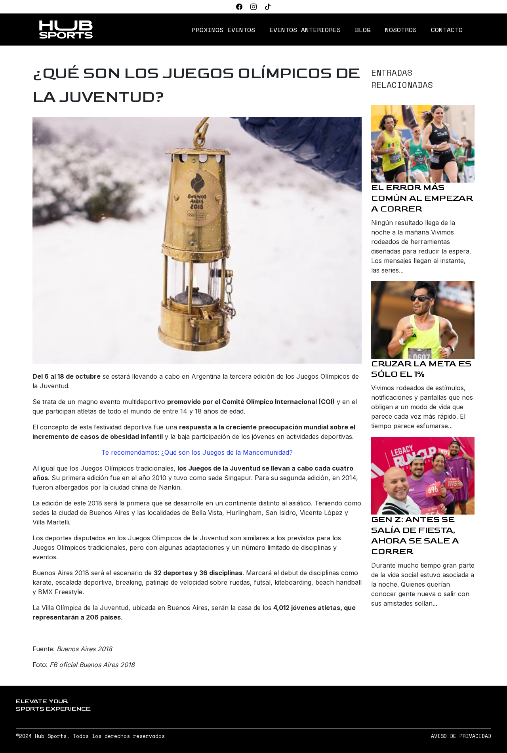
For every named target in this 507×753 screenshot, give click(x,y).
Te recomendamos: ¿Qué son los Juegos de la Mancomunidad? (197, 452)
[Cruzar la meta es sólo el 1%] (423, 320)
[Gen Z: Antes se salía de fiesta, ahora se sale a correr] (423, 476)
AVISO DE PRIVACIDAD (461, 736)
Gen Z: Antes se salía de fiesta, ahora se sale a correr (415, 535)
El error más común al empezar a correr (422, 198)
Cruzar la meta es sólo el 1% (421, 369)
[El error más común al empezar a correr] (423, 144)
